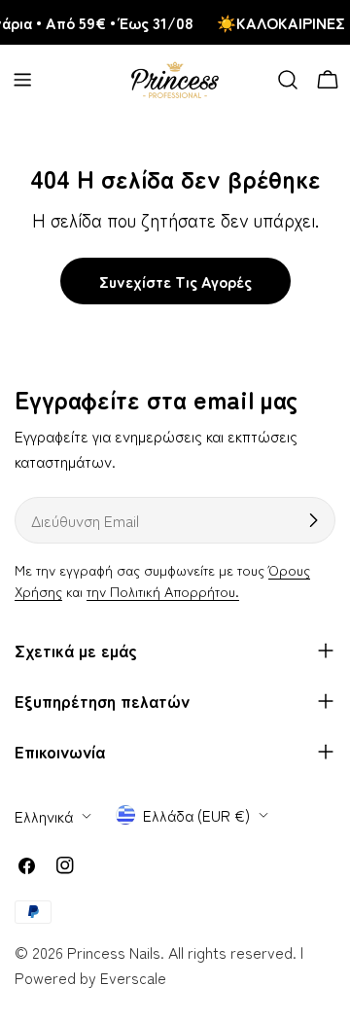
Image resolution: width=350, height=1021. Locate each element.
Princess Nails (113, 952)
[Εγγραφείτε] (313, 520)
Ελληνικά (44, 815)
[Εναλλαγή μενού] (22, 79)
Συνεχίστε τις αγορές (175, 281)
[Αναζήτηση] (287, 79)
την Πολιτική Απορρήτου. (163, 591)
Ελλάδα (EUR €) (196, 815)
